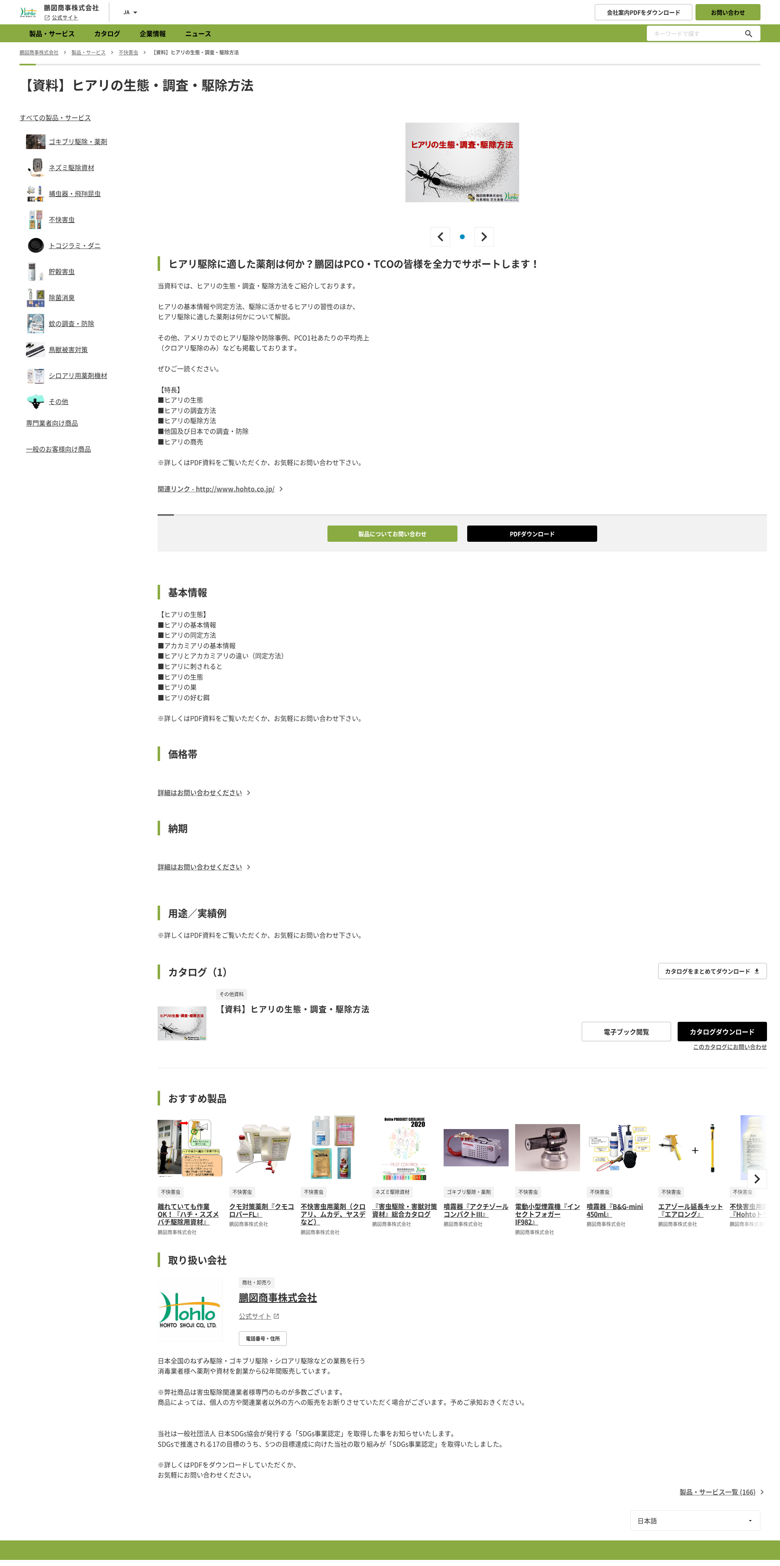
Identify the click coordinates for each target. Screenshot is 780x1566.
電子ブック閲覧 (626, 1031)
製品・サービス (52, 33)
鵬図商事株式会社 (278, 1297)
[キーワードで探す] (748, 33)
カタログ (107, 33)
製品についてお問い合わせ (392, 534)
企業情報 (153, 33)
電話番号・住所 (263, 1338)
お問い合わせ (728, 12)
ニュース (198, 33)
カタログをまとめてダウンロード (707, 971)
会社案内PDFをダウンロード (643, 12)
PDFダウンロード (532, 534)
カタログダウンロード (722, 1031)
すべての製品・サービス (55, 117)
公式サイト (65, 17)
